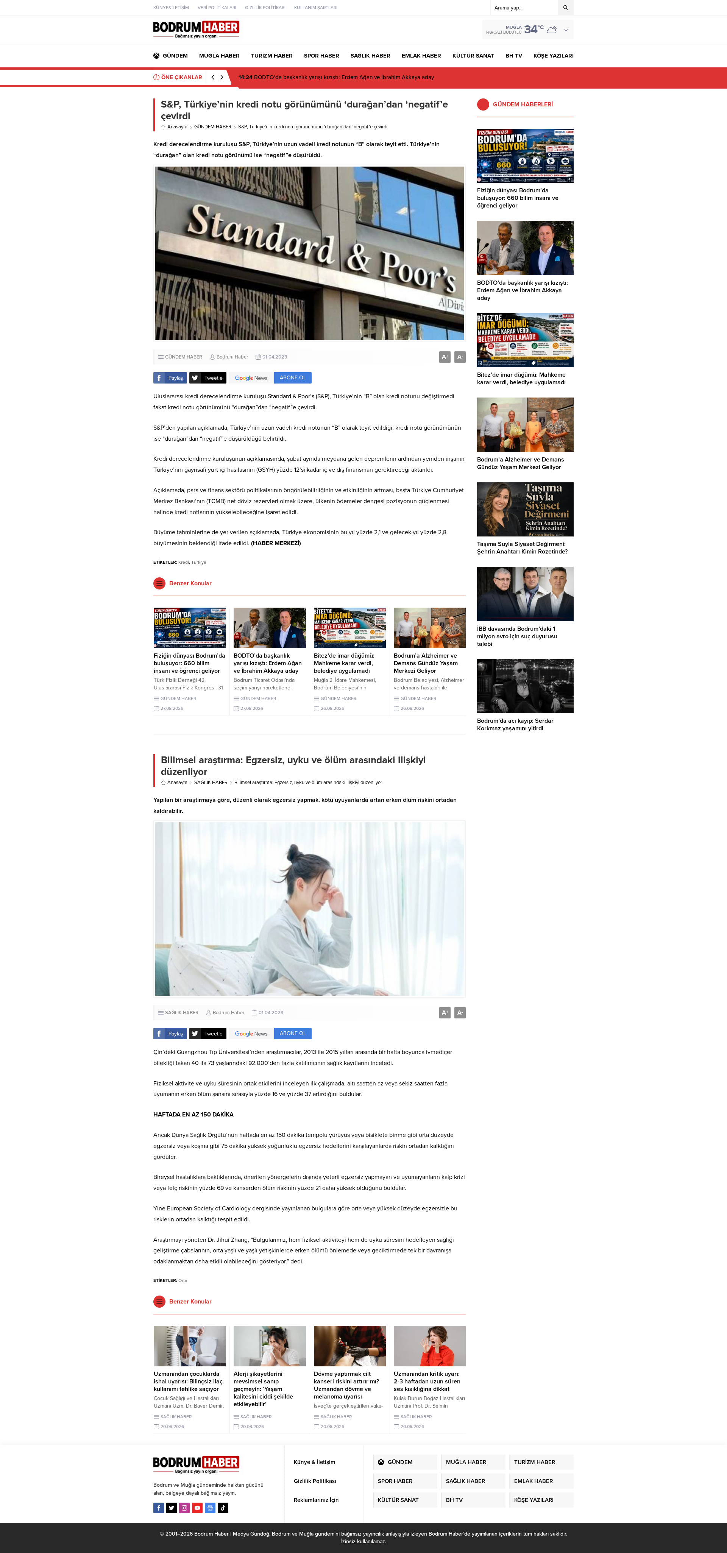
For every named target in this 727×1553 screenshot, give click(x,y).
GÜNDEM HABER (212, 127)
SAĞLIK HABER (211, 783)
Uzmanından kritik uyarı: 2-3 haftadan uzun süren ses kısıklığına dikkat (427, 1381)
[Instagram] (184, 1508)
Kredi (183, 562)
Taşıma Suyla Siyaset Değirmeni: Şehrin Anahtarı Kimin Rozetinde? (522, 547)
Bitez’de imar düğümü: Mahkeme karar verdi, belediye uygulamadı (329, 77)
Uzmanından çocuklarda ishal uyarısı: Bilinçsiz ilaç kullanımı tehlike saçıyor (188, 1381)
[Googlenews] (210, 1508)
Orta (182, 1280)
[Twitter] (171, 1508)
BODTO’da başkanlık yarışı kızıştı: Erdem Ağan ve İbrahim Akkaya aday (268, 663)
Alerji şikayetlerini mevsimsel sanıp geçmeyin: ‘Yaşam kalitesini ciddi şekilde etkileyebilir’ (263, 1389)
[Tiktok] (223, 1508)
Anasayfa (177, 127)
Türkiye (198, 562)
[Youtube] (197, 1508)
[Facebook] (158, 1508)
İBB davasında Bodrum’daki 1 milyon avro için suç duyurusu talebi (517, 636)
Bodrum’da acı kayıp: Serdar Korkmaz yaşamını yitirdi (515, 724)
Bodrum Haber (232, 357)
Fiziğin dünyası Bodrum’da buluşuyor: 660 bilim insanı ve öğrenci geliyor (189, 663)
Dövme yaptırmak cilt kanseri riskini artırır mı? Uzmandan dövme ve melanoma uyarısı (346, 1385)
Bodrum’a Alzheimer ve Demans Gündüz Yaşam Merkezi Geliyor (426, 663)
